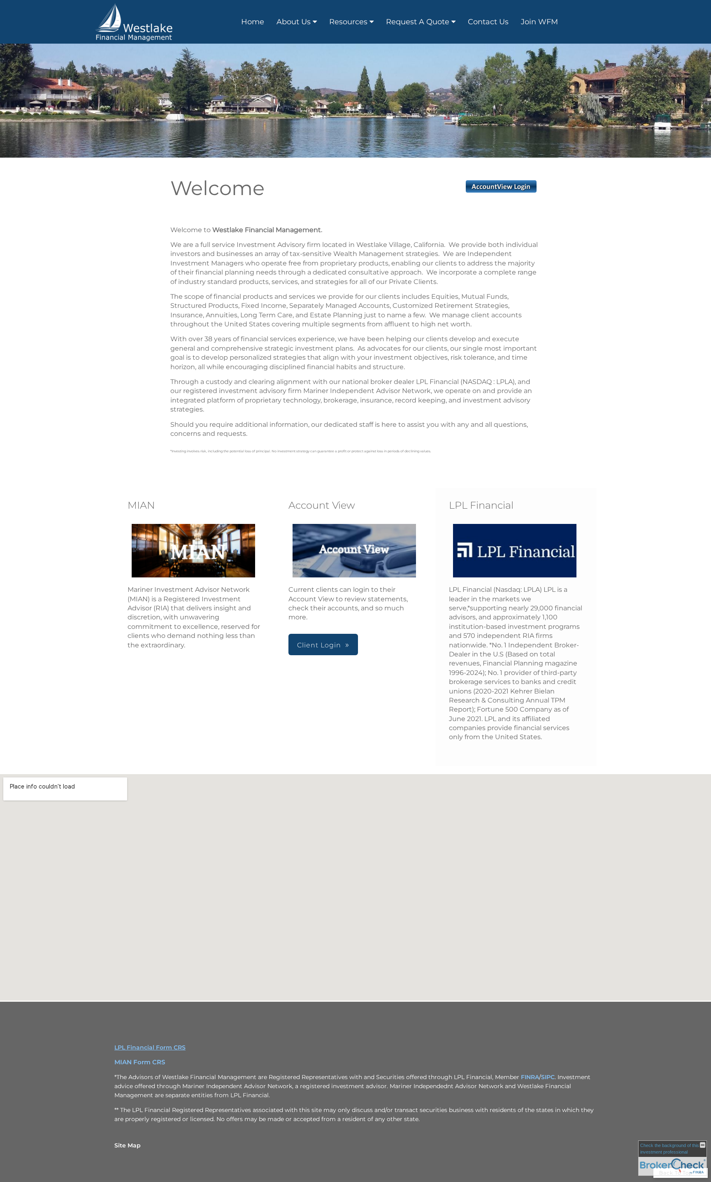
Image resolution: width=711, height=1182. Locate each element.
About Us (293, 21)
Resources (348, 21)
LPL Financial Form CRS (150, 1047)
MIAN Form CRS (139, 1062)
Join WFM (539, 21)
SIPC (548, 1077)
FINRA (530, 1077)
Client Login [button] (319, 645)
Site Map (127, 1145)
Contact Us (488, 21)
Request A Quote (417, 21)
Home (252, 21)
